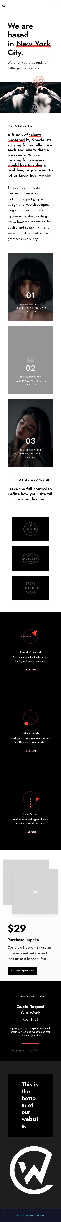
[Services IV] (30, 529)
